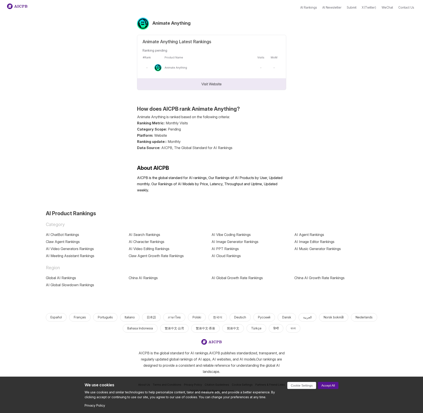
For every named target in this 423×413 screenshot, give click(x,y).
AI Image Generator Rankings (235, 241)
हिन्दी (276, 328)
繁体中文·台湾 (174, 328)
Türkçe (256, 328)
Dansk (286, 317)
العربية (307, 317)
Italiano (130, 317)
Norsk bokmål (334, 317)
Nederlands (364, 317)
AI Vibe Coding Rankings (231, 234)
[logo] (211, 342)
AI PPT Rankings (225, 249)
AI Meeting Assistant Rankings (70, 256)
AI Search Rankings (144, 234)
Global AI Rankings (61, 278)
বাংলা (293, 328)
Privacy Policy (95, 405)
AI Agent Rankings (309, 234)
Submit (351, 7)
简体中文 (233, 328)
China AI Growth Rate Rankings (319, 278)
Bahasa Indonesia (140, 328)
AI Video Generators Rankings (70, 249)
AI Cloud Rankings (226, 256)
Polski (197, 317)
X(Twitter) (369, 7)
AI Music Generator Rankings (317, 249)
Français (80, 317)
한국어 (217, 317)
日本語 (151, 317)
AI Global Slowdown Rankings (70, 285)
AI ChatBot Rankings (62, 234)
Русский (264, 317)
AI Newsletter (331, 7)
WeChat (387, 7)
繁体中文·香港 (205, 328)
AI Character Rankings (146, 241)
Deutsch (240, 317)
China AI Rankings (143, 278)
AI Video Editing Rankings (149, 249)
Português (105, 317)
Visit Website (211, 84)
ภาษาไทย (174, 317)
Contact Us (406, 7)
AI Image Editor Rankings (314, 241)
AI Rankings (308, 7)
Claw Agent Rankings (63, 241)
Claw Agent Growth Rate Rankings (156, 256)
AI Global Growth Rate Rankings (237, 278)
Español (56, 317)
